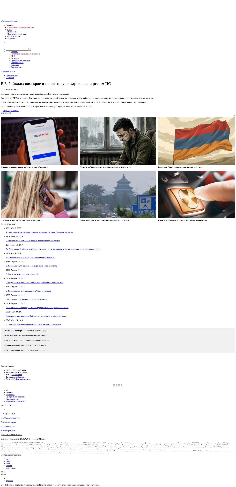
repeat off (9, 481)
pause (8, 461)
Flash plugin (94, 485)
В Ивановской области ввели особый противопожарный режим (33, 241)
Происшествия (12, 75)
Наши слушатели (8, 430)
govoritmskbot (16, 375)
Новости (9, 25)
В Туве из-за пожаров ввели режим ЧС (22, 274)
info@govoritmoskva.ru (21, 379)
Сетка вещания (13, 36)
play (7, 459)
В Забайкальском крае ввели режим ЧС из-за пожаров (28, 291)
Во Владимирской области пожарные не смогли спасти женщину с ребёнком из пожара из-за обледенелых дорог (53, 249)
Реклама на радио (8, 422)
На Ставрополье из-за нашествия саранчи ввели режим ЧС (30, 257)
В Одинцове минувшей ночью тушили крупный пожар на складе (33, 324)
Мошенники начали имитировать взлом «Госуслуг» (25, 345)
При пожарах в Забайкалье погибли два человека (26, 299)
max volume (10, 468)
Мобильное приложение (16, 401)
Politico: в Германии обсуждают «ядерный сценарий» (25, 350)
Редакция (11, 38)
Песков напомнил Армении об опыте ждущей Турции (25, 331)
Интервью (11, 32)
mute (8, 463)
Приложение (16, 67)
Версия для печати (11, 111)
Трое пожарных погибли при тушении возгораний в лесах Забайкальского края (39, 232)
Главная (4, 71)
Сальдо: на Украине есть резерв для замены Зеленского (27, 340)
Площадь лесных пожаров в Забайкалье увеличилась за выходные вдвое (36, 316)
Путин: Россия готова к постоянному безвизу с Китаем (26, 335)
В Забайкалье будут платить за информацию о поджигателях (31, 266)
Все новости (6, 113)
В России (10, 78)
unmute (9, 466)
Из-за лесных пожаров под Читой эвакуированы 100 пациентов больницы (37, 308)
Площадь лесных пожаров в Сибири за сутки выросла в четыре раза (34, 283)
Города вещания (8, 426)
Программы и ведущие (17, 34)
